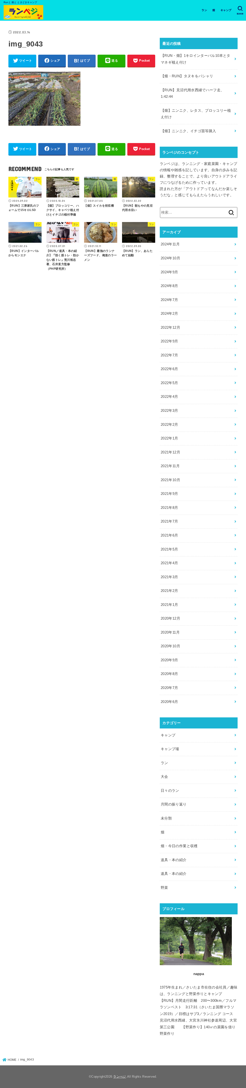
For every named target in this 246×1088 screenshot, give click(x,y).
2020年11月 (170, 632)
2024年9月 (169, 272)
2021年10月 (170, 480)
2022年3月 (169, 411)
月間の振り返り (174, 804)
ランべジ (119, 1076)
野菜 (164, 888)
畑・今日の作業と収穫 (179, 846)
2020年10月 (170, 646)
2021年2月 (169, 591)
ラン (204, 10)
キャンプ (226, 10)
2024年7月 (169, 300)
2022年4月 (169, 397)
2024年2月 (169, 313)
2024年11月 (170, 244)
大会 (164, 777)
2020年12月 (170, 618)
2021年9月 (169, 494)
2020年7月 (169, 688)
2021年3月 (169, 577)
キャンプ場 (170, 749)
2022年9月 (169, 341)
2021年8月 (169, 508)
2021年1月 (169, 605)
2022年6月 (169, 369)
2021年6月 (169, 535)
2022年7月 (169, 355)
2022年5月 (169, 383)
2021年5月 (169, 549)
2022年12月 (170, 327)
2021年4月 (169, 563)
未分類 (166, 818)
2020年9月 (169, 660)
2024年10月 (170, 258)
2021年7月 (169, 521)
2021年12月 (170, 452)
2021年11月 (170, 466)
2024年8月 (169, 286)
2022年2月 (169, 424)
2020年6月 (169, 702)
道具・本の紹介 (174, 860)
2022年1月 (169, 438)
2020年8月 (169, 674)
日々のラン (170, 791)
